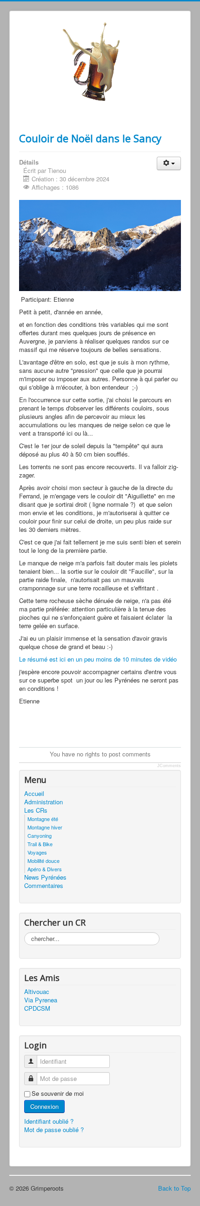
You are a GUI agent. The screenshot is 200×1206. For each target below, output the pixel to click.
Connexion (44, 1106)
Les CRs (35, 810)
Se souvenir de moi (58, 1093)
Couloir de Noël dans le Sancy (90, 138)
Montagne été (42, 818)
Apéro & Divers (44, 869)
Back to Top (174, 1188)
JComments (169, 765)
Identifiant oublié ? (48, 1121)
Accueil (34, 793)
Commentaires (43, 885)
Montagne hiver (44, 827)
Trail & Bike (40, 844)
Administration (43, 802)
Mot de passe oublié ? (54, 1129)
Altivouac (36, 991)
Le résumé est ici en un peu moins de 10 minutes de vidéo (99, 659)
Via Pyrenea (40, 1000)
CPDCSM (37, 1008)
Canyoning (39, 835)
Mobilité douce (43, 860)
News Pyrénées (45, 877)
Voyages (37, 852)
